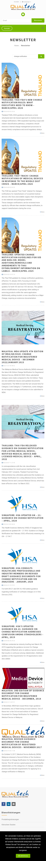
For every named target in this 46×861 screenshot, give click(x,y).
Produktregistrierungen (10, 819)
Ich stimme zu (23, 856)
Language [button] (26, 2)
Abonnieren (38, 20)
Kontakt (16, 2)
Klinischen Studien (8, 825)
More (42, 133)
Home (16, 46)
